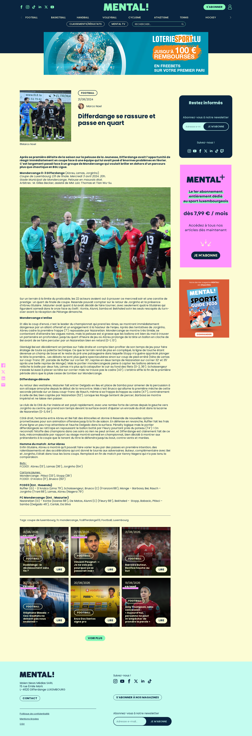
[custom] (33, 7)
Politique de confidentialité (34, 713)
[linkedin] (40, 7)
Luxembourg (121, 520)
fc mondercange (67, 520)
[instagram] (27, 7)
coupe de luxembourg (41, 520)
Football (87, 93)
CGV (22, 723)
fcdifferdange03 (89, 520)
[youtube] (52, 7)
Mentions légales (29, 718)
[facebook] (21, 7)
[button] (231, 17)
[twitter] (46, 7)
